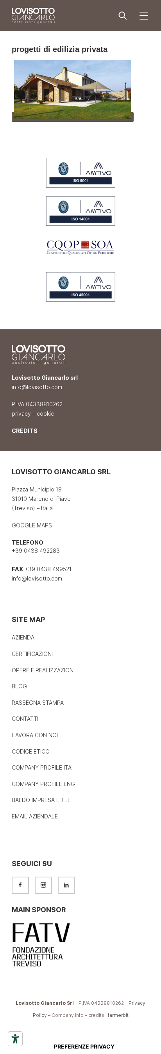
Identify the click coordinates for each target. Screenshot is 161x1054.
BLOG (19, 686)
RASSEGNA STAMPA (38, 702)
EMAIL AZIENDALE (35, 816)
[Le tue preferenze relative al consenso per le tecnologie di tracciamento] (84, 1046)
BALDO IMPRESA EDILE (41, 800)
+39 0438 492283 (36, 551)
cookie (45, 414)
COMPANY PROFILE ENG (43, 784)
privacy (21, 414)
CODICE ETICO (31, 751)
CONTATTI (25, 718)
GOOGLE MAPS (32, 525)
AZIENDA (23, 637)
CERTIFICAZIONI (32, 653)
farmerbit (118, 1015)
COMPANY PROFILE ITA (42, 767)
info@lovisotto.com (37, 387)
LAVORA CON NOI (35, 735)
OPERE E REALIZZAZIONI (43, 670)
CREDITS (25, 431)
